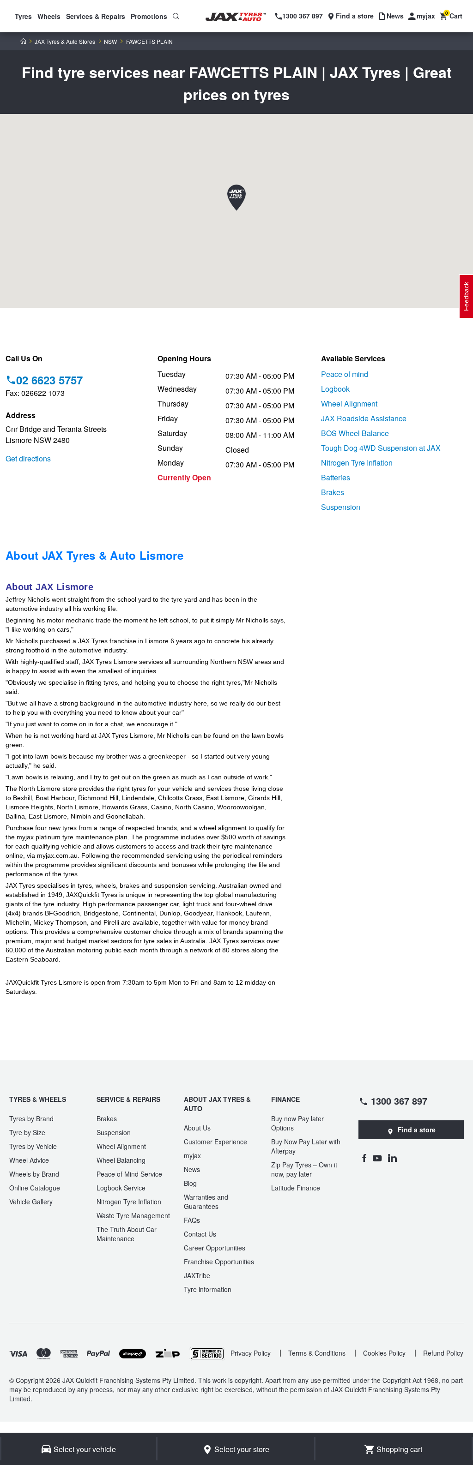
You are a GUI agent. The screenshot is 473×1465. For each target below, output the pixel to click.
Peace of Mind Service (129, 1173)
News (192, 1169)
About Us (197, 1127)
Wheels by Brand (34, 1173)
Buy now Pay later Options (297, 1123)
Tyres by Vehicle (33, 1146)
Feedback (466, 296)
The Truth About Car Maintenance (127, 1234)
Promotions (149, 16)
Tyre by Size (27, 1132)
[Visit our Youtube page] (377, 1157)
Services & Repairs (95, 16)
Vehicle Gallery (31, 1201)
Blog (190, 1183)
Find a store (417, 1129)
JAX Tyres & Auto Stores (65, 41)
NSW (110, 41)
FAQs (192, 1220)
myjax (192, 1155)
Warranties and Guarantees (206, 1201)
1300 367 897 (399, 1100)
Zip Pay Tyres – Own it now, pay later (304, 1169)
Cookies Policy (384, 1352)
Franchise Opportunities (219, 1261)
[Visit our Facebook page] (364, 1157)
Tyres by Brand (31, 1118)
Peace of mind (344, 374)
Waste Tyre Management (133, 1215)
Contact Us (200, 1233)
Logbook (335, 388)
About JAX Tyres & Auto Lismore (94, 555)
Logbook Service (121, 1187)
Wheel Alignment (349, 403)
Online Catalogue (34, 1187)
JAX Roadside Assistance (363, 418)
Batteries (335, 477)
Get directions (28, 458)
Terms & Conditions (317, 1352)
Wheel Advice (29, 1160)
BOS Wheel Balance (355, 433)
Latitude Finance (295, 1187)
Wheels (49, 16)
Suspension (340, 507)
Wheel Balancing (121, 1160)
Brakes (332, 492)
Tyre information (207, 1289)
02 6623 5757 (49, 380)
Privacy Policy (250, 1352)
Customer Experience (215, 1141)
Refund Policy (443, 1352)
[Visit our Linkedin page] (392, 1157)
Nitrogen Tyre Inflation (357, 462)
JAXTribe (197, 1275)
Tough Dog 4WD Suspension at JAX (381, 447)
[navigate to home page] (242, 17)
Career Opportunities (214, 1247)
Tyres (23, 16)
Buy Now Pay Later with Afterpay (305, 1146)
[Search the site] (176, 16)
